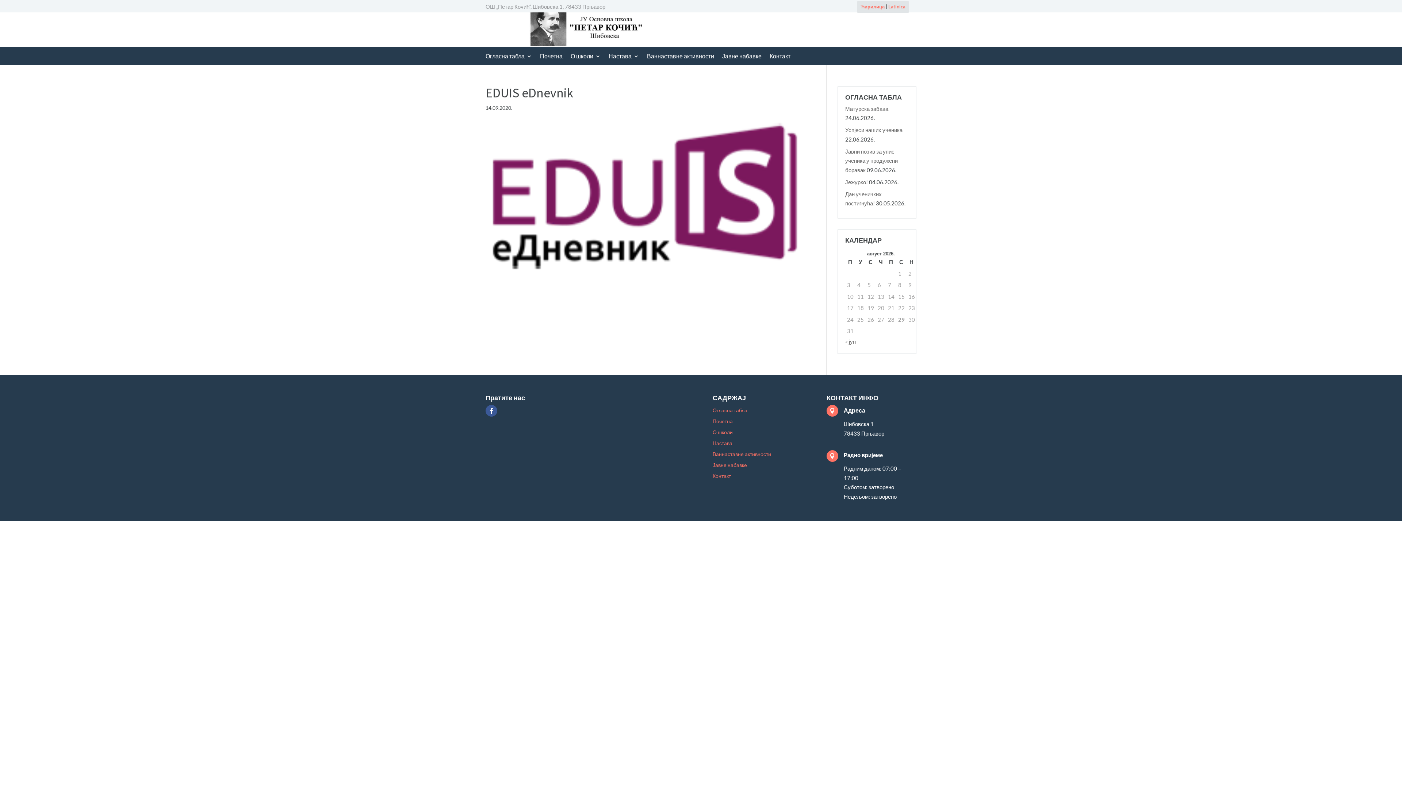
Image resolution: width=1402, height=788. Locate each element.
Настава (620, 57)
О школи (582, 57)
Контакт (780, 57)
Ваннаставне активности (680, 57)
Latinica (896, 6)
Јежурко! (856, 182)
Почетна (551, 57)
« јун (850, 341)
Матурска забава (866, 108)
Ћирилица (873, 6)
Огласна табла (505, 57)
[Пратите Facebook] (491, 411)
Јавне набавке (742, 57)
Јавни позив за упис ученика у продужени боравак (871, 160)
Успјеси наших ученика (874, 130)
